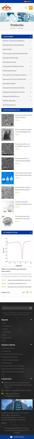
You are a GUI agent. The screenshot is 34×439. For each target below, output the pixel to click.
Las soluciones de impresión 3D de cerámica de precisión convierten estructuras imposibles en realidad (23, 174)
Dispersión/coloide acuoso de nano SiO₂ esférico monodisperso (23, 116)
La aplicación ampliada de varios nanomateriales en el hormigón (17, 284)
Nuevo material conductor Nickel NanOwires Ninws (23, 188)
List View (31, 292)
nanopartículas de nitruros (11, 96)
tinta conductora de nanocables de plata (15, 53)
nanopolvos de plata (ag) (10, 58)
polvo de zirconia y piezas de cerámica (15, 75)
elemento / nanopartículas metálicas (13, 40)
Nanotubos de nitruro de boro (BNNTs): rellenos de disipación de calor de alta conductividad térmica (22, 145)
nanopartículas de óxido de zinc (13, 354)
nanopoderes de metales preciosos (13, 66)
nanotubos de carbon (9, 62)
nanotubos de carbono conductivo (13, 366)
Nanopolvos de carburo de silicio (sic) (14, 79)
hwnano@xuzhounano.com (12, 396)
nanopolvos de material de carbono (14, 92)
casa (14, 28)
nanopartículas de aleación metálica (14, 88)
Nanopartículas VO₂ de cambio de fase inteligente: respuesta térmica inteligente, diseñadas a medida (23, 160)
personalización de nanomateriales (13, 45)
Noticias (5, 329)
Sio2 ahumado (7, 363)
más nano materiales (9, 100)
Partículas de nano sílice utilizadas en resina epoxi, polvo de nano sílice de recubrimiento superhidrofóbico (22, 217)
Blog (4, 335)
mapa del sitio (7, 338)
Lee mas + (4, 423)
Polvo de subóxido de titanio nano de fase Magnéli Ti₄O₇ (23, 131)
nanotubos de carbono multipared (13, 369)
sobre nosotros (7, 326)
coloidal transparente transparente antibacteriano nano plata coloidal (23, 203)
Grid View (27, 292)
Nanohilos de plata (8, 348)
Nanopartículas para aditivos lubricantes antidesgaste (19, 287)
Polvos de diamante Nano (10, 360)
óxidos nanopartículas (9, 70)
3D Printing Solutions (9, 105)
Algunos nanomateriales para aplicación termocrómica (13, 270)
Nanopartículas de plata (10, 357)
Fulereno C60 (7, 351)
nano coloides (7, 49)
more (17, 120)
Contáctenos (6, 332)
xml (4, 340)
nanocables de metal (9, 83)
